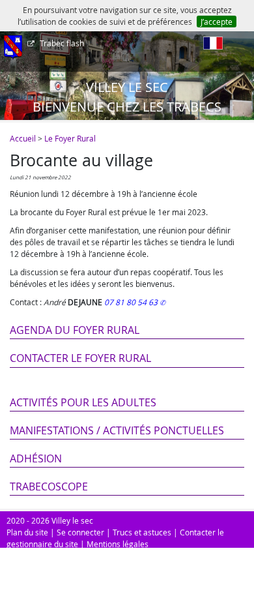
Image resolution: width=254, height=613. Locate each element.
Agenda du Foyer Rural (74, 330)
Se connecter (80, 532)
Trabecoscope (49, 486)
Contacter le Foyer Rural (80, 358)
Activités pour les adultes (83, 402)
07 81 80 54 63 (132, 302)
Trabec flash (62, 43)
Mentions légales (117, 544)
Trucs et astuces (142, 532)
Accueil (23, 138)
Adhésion (36, 458)
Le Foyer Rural (70, 138)
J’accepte (217, 21)
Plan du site (27, 532)
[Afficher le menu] (13, 48)
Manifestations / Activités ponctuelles (117, 430)
